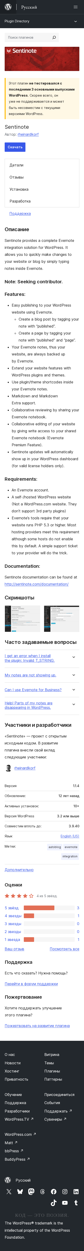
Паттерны (53, 1079)
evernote (71, 847)
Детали (16, 165)
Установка (19, 189)
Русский (23, 1180)
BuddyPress (17, 1159)
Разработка (20, 201)
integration (70, 856)
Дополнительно (19, 869)
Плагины (52, 1071)
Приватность (16, 1079)
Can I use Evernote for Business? (33, 690)
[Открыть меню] (76, 7)
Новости (13, 1063)
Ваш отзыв (14, 949)
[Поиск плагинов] (54, 37)
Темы (49, 1063)
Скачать (15, 147)
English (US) (70, 836)
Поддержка (20, 213)
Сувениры (55, 1119)
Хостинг (12, 1071)
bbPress (14, 1151)
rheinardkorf (28, 134)
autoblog (55, 847)
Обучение (13, 1094)
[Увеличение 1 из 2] (34, 611)
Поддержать (58, 1111)
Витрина (51, 1054)
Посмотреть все (64, 949)
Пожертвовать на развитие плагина (37, 1025)
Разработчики (17, 1111)
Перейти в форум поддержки (31, 983)
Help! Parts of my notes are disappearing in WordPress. (28, 705)
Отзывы (17, 177)
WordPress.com (20, 1134)
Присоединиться (59, 1094)
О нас (10, 1054)
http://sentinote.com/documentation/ (37, 584)
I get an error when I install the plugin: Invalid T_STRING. (30, 658)
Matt (11, 1142)
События (52, 1102)
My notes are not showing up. (30, 675)
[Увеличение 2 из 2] (73, 611)
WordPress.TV (19, 1119)
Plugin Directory (17, 21)
